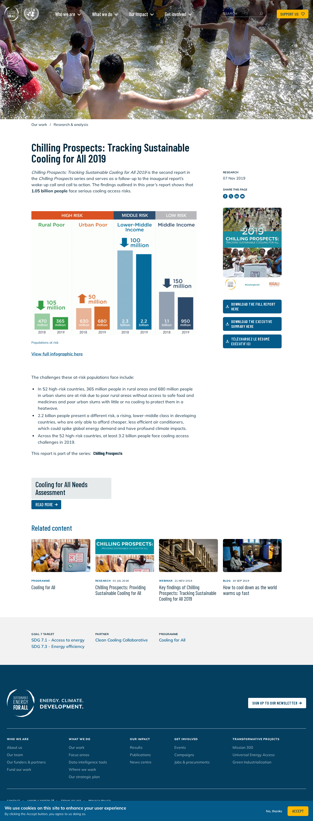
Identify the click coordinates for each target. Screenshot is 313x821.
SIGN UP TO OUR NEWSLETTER (275, 703)
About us (14, 747)
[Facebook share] (226, 197)
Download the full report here (253, 306)
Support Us (289, 14)
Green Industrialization (252, 762)
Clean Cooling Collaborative (121, 640)
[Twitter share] (231, 197)
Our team (15, 754)
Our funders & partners (26, 762)
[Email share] (243, 197)
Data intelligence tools (88, 762)
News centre (140, 762)
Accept (298, 810)
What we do (102, 14)
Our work (39, 124)
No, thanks (274, 811)
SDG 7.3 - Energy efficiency (58, 646)
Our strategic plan (84, 776)
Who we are (65, 14)
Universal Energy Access (254, 754)
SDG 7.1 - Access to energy (58, 640)
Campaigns (184, 754)
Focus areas (79, 754)
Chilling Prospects (107, 453)
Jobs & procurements (192, 762)
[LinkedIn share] (237, 197)
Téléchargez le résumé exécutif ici (250, 341)
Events (180, 747)
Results (136, 747)
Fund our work (19, 769)
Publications (140, 754)
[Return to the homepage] (23, 14)
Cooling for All (172, 640)
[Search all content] (261, 13)
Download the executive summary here (251, 324)
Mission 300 (243, 747)
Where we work (82, 769)
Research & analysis (71, 124)
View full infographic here (57, 354)
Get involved (175, 14)
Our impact (138, 14)
